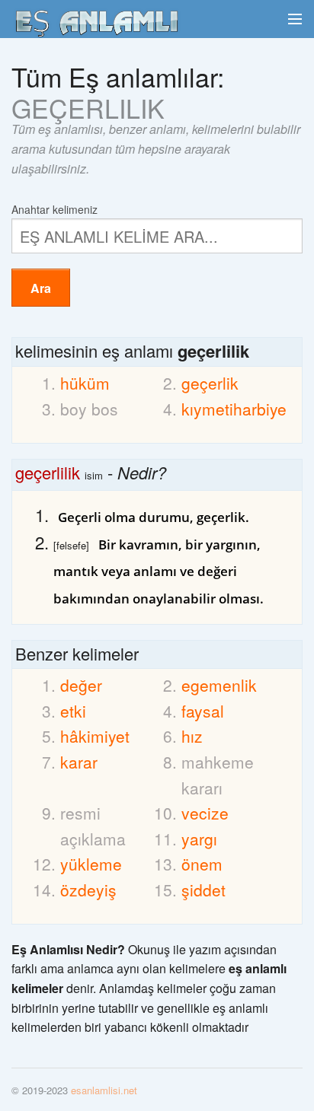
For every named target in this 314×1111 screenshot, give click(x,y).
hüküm (85, 382)
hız (192, 735)
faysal (202, 710)
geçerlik (210, 382)
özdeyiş (88, 889)
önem (202, 863)
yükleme (91, 863)
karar (79, 761)
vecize (205, 812)
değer (81, 684)
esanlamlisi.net (104, 1090)
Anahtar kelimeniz (54, 208)
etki (73, 710)
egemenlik (219, 684)
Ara (40, 288)
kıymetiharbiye (219, 408)
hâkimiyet (95, 735)
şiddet (203, 889)
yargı (199, 838)
